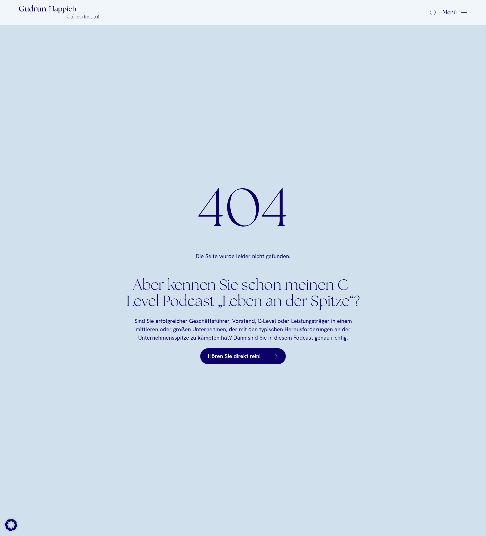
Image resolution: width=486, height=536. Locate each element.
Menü (450, 12)
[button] (11, 525)
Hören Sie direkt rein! (234, 356)
